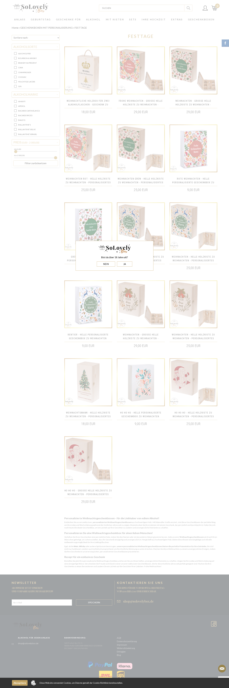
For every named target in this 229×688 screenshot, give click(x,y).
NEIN (106, 264)
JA (124, 264)
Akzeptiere (20, 682)
